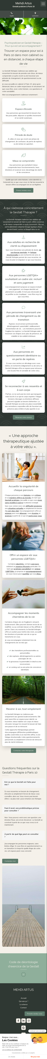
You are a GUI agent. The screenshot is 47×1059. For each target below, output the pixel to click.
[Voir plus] (23, 974)
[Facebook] (18, 1020)
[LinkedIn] (23, 1020)
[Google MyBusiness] (23, 1028)
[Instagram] (29, 1020)
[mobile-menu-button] (43, 4)
